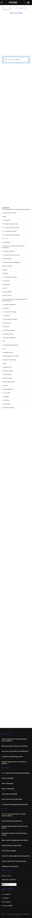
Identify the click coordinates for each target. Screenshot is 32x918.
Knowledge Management (10, 345)
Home (3, 8)
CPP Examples (7, 259)
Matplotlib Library (8, 352)
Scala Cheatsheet (8, 778)
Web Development (8, 407)
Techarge (16, 915)
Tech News (6, 400)
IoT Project (6, 308)
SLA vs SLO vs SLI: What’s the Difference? (15, 751)
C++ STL (5, 239)
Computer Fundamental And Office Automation (13, 247)
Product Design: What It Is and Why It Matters (14, 762)
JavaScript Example (9, 330)
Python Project (7, 374)
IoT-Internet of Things (9, 312)
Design (5, 270)
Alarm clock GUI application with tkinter (15, 840)
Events (5, 288)
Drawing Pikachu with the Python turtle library (15, 827)
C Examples (6, 220)
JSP (4, 341)
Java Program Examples (10, 319)
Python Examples (8, 371)
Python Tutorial (7, 378)
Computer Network (8, 251)
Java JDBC (6, 315)
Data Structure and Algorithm (12, 262)
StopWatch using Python (10, 866)
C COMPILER (5, 898)
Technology (6, 404)
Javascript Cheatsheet (9, 794)
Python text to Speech (9, 851)
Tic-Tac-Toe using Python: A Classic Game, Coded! (14, 815)
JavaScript (6, 326)
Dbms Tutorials (7, 266)
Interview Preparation (9, 304)
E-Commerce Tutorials (10, 277)
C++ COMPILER (6, 894)
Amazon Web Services (9, 213)
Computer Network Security (11, 255)
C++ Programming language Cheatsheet (16, 773)
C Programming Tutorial (10, 224)
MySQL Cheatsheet (8, 789)
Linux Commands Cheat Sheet (12, 799)
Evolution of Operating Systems (12, 756)
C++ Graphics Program (10, 231)
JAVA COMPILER (6, 902)
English (6, 884)
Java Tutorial (7, 323)
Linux (4, 349)
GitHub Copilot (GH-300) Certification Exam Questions (14, 740)
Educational (6, 284)
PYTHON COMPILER (7, 906)
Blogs (4, 216)
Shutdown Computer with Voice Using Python (14, 834)
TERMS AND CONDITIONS (9, 879)
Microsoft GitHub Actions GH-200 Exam (15, 746)
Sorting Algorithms (8, 389)
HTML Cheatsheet (7, 783)
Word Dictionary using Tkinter (12, 845)
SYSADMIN (6, 396)
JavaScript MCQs (8, 334)
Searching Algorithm (9, 382)
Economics (6, 281)
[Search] (25, 2)
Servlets (5, 385)
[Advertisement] (16, 32)
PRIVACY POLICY (6, 876)
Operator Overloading (9, 360)
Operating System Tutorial (11, 356)
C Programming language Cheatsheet (15, 804)
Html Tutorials (7, 295)
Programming (7, 367)
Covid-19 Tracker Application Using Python (16, 856)
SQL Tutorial (6, 393)
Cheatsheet (6, 242)
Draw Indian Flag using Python (12, 821)
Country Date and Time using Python (14, 861)
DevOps (5, 273)
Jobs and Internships (9, 338)
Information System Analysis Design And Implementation (14, 300)
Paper (4, 363)
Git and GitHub (7, 292)
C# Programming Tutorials (11, 227)
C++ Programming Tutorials (11, 235)
